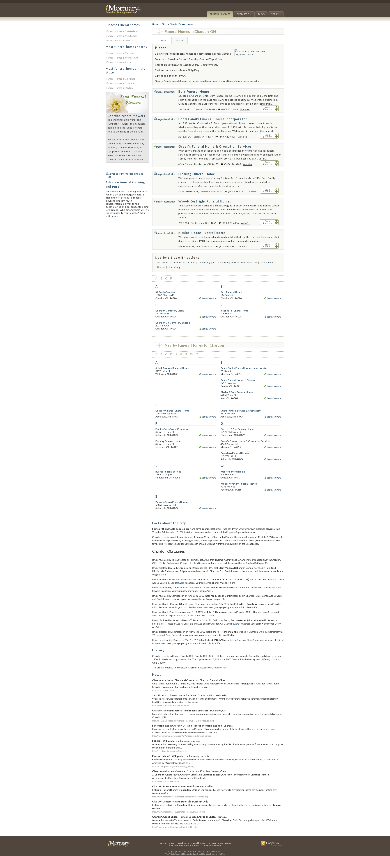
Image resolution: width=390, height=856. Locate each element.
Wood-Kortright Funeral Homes (204, 201)
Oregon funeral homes (220, 843)
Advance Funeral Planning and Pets (125, 184)
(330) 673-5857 (227, 246)
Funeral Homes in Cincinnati (120, 78)
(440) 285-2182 (229, 109)
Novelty (192, 262)
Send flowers (200, 563)
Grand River (267, 262)
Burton (161, 267)
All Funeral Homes (212, 845)
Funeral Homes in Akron (118, 62)
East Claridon (221, 262)
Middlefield (238, 262)
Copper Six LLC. (194, 851)
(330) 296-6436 (230, 223)
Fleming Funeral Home (196, 173)
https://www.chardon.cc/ (212, 667)
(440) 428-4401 (227, 136)
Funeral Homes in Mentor (119, 40)
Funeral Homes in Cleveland (120, 53)
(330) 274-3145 (232, 164)
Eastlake (252, 262)
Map (163, 40)
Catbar (241, 55)
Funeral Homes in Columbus (121, 83)
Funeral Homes (220, 14)
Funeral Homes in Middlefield (121, 35)
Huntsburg (174, 267)
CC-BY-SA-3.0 (249, 55)
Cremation (244, 14)
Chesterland (162, 262)
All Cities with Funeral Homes (184, 845)
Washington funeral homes (191, 843)
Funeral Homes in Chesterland (122, 31)
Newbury (204, 262)
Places (179, 40)
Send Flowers (209, 298)
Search (276, 14)
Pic (236, 55)
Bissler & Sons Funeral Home (201, 232)
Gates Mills (178, 262)
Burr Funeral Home (193, 91)
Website (245, 109)
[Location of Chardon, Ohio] (250, 51)
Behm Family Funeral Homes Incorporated (213, 119)
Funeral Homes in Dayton (119, 87)
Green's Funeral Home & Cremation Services (215, 146)
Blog (261, 14)
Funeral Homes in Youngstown (122, 57)
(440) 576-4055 (236, 191)
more (116, 215)
